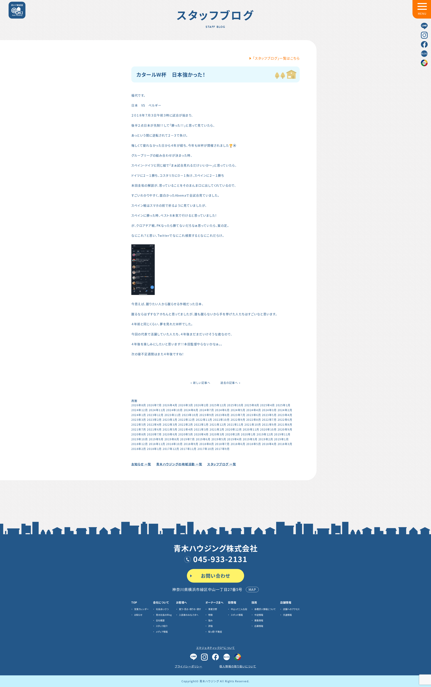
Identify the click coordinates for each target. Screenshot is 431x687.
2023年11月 (172, 415)
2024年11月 (157, 410)
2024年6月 (222, 410)
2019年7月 (187, 439)
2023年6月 (253, 415)
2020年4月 (201, 434)
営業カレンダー (141, 609)
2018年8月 (206, 444)
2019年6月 (203, 439)
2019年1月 (281, 439)
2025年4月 (267, 405)
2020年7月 (154, 434)
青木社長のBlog (164, 614)
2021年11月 (235, 424)
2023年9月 (206, 415)
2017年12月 (171, 449)
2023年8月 (222, 415)
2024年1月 (138, 415)
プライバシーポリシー (188, 666)
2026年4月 (170, 405)
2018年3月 (285, 444)
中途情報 (258, 614)
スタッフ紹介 (162, 625)
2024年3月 (269, 410)
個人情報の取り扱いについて (237, 666)
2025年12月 (218, 405)
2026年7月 (154, 405)
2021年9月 (269, 424)
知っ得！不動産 (215, 631)
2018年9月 (191, 444)
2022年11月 (204, 420)
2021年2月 (217, 429)
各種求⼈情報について (265, 609)
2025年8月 (251, 405)
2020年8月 (138, 434)
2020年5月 (185, 434)
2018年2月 (138, 449)
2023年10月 (190, 415)
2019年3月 (250, 439)
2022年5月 (138, 424)
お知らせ (138, 614)
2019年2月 (265, 439)
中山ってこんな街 (239, 609)
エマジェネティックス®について (215, 648)
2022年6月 (285, 420)
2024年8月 (191, 410)
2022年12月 (186, 420)
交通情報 (287, 614)
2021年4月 (185, 429)
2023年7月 (238, 415)
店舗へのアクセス (291, 609)
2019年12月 (265, 434)
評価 (210, 625)
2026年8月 (138, 405)
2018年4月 (269, 444)
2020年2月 (232, 434)
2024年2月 (285, 410)
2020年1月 (248, 434)
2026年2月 (201, 405)
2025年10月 (235, 405)
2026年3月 (185, 405)
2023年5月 (269, 415)
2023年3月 (138, 420)
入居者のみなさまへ (188, 614)
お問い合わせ (215, 575)
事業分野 (212, 609)
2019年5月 (218, 439)
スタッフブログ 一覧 (221, 464)
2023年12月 (155, 415)
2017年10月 (205, 449)
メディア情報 (162, 631)
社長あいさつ (162, 609)
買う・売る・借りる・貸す (190, 609)
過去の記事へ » (230, 383)
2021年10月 (252, 424)
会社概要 (160, 620)
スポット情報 (237, 614)
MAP (252, 589)
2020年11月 (251, 429)
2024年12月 (139, 410)
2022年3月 (170, 424)
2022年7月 (269, 420)
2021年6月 (154, 429)
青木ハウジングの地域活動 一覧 (179, 464)
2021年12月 (218, 424)
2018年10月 (174, 444)
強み (210, 620)
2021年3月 (201, 429)
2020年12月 (233, 429)
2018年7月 (222, 444)
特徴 (210, 614)
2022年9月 (238, 420)
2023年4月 (285, 415)
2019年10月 (139, 439)
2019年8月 (171, 439)
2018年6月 (238, 444)
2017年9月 (222, 449)
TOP (134, 602)
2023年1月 (170, 420)
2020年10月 (268, 429)
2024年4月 (253, 410)
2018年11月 (157, 444)
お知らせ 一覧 (141, 464)
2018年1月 (154, 449)
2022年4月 (154, 424)
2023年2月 (154, 420)
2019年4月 (234, 439)
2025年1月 (283, 405)
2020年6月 (170, 434)
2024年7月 (206, 410)
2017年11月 (188, 449)
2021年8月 (285, 424)
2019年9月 (156, 439)
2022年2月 (185, 424)
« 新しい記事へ (200, 383)
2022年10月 (221, 420)
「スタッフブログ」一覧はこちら (276, 58)
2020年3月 (217, 434)
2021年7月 (138, 429)
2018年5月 (253, 444)
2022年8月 (253, 420)
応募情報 (258, 625)
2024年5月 (238, 410)
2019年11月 (282, 434)
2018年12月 (139, 444)
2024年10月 (174, 410)
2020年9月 (285, 429)
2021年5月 (170, 429)
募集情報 (258, 620)
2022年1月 (201, 424)
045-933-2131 (220, 558)
